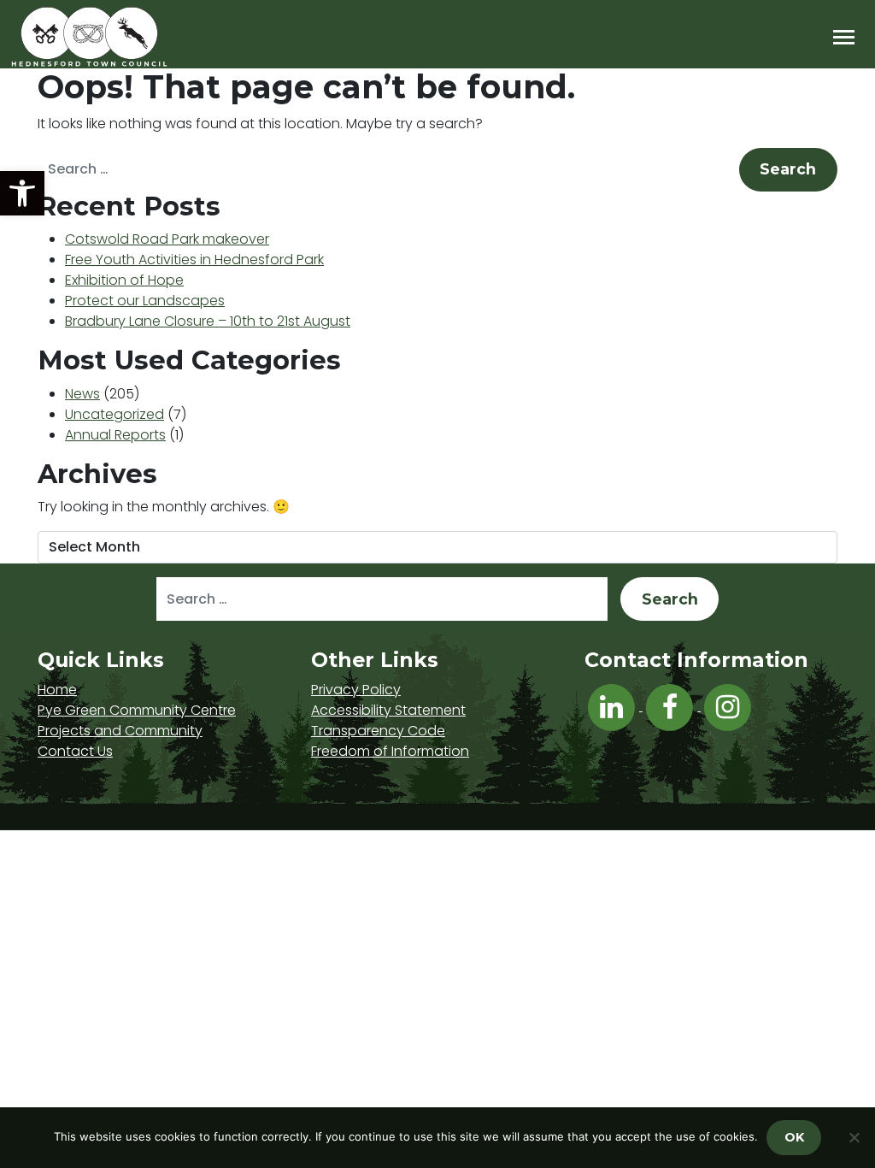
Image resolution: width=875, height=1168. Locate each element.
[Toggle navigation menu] (844, 37)
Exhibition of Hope (124, 280)
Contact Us (75, 751)
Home (57, 689)
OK (794, 1137)
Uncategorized (114, 414)
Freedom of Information (390, 751)
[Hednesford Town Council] (138, 37)
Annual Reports (115, 435)
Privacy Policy (356, 689)
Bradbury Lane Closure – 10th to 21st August (207, 321)
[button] (22, 193)
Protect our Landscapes (145, 300)
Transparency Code (378, 730)
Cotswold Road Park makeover (167, 239)
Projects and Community (120, 730)
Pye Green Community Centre (137, 710)
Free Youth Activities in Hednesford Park (194, 259)
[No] (853, 1137)
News (82, 394)
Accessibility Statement (388, 710)
